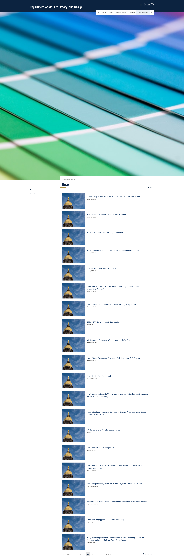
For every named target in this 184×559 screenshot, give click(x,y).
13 (80, 554)
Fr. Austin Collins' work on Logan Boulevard (105, 232)
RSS (150, 187)
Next (107, 554)
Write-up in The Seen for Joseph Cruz (103, 429)
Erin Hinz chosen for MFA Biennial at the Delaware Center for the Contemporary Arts (115, 466)
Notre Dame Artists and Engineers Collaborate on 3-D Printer (113, 358)
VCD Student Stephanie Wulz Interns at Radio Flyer (109, 340)
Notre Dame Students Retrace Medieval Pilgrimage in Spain (112, 304)
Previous (67, 554)
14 (84, 554)
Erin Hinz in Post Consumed (99, 376)
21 (102, 554)
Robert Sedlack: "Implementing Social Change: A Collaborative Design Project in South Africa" (116, 413)
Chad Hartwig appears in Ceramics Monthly (105, 519)
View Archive (148, 554)
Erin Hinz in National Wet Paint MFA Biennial (106, 214)
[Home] (98, 12)
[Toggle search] (152, 12)
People (111, 12)
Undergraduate (121, 12)
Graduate (132, 12)
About (104, 12)
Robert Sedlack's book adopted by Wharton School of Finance (113, 250)
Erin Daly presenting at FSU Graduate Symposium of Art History (114, 483)
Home (63, 179)
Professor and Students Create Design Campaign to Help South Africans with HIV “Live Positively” (117, 395)
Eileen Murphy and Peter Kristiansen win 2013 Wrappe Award (113, 196)
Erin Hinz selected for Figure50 (100, 447)
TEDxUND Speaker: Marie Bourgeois (103, 322)
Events (32, 194)
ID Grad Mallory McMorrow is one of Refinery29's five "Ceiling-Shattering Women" (114, 287)
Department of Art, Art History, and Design (56, 7)
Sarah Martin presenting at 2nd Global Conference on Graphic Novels (117, 501)
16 (92, 554)
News (32, 190)
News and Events (143, 12)
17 (95, 554)
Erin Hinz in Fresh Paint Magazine (101, 268)
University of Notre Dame (147, 5)
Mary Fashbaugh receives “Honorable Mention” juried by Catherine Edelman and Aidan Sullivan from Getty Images (115, 538)
